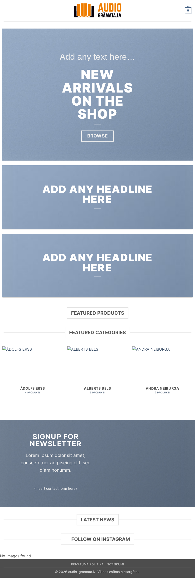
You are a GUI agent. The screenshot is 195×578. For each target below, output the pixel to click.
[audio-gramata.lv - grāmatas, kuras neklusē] (97, 10)
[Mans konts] (175, 10)
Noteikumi (115, 564)
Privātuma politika (87, 564)
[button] (6, 10)
